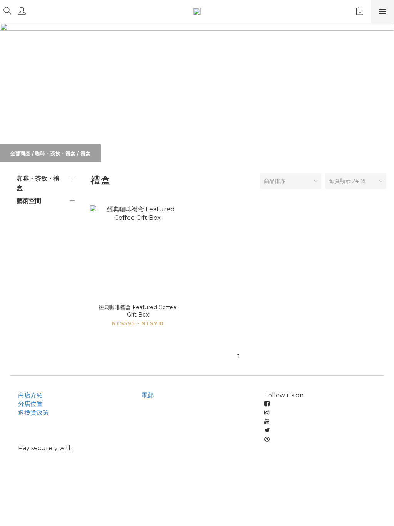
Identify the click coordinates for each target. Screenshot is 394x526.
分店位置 (30, 403)
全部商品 (20, 153)
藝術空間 (29, 200)
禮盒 (85, 153)
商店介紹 (30, 395)
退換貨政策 (33, 412)
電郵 (147, 395)
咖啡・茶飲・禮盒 (55, 153)
